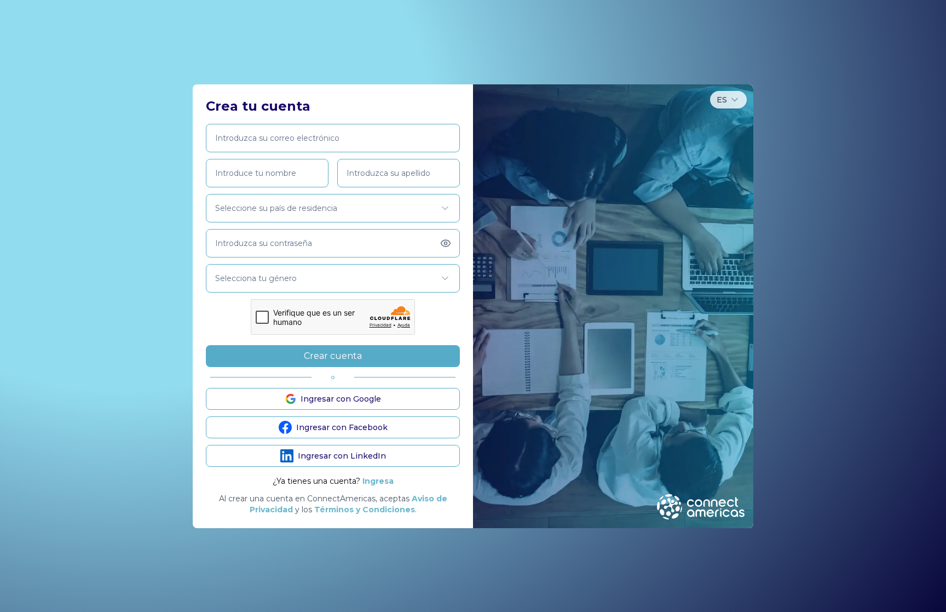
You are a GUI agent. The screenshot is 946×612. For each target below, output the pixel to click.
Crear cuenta (333, 356)
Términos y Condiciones (364, 509)
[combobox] (728, 99)
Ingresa (378, 481)
